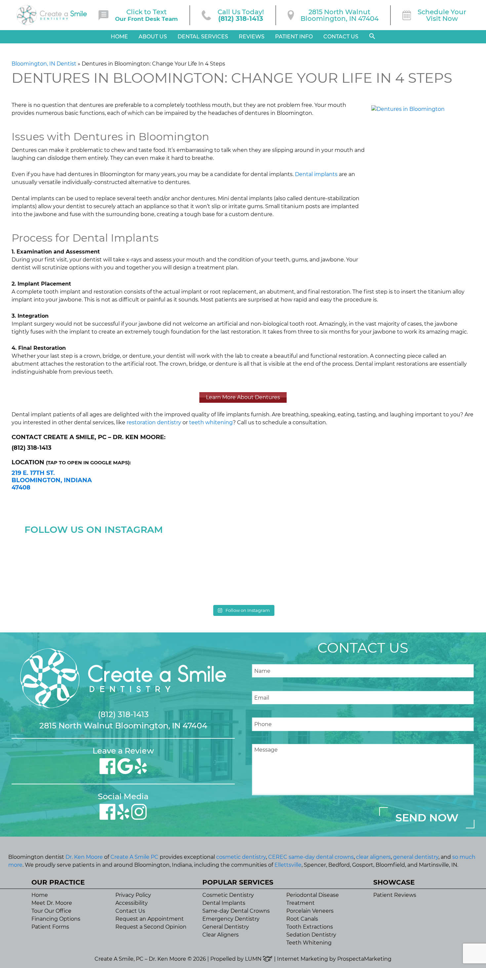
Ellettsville (288, 865)
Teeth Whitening (309, 943)
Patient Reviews (394, 895)
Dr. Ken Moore (84, 857)
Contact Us (340, 36)
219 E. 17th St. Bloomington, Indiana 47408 (52, 480)
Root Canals (302, 919)
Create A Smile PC (134, 857)
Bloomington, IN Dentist (44, 64)
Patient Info (294, 36)
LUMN (254, 959)
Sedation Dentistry (311, 935)
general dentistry (415, 857)
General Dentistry (225, 927)
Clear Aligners (220, 935)
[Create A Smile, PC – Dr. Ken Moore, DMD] (52, 15)
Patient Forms (50, 927)
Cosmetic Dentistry (228, 895)
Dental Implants (223, 903)
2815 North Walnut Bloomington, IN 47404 (123, 725)
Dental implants (316, 174)
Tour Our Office (51, 911)
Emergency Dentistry (231, 919)
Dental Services (203, 36)
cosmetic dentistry (241, 857)
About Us (153, 36)
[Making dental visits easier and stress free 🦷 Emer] (298, 569)
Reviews (251, 36)
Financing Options (55, 919)
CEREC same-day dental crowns (311, 857)
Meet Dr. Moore (51, 903)
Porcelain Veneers (310, 911)
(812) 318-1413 (123, 714)
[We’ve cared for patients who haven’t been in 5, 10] (188, 569)
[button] (372, 36)
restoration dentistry (154, 422)
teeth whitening (211, 422)
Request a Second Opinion (150, 927)
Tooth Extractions (309, 927)
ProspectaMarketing (364, 959)
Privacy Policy (133, 895)
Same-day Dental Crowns (236, 911)
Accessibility (131, 903)
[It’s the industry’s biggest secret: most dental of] (77, 569)
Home (119, 36)
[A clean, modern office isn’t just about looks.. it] (408, 569)
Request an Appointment (149, 919)
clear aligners (373, 857)
